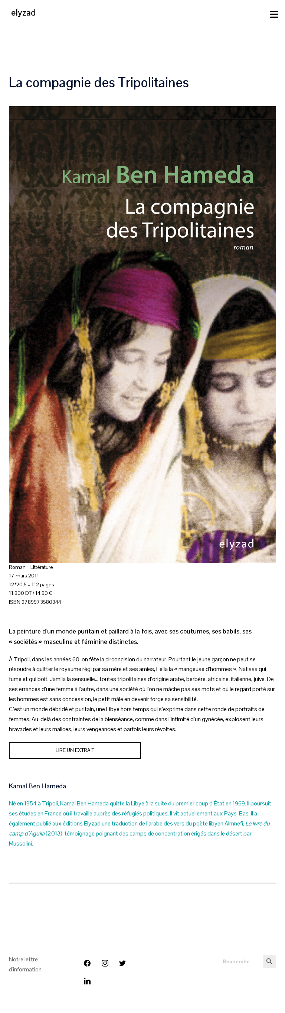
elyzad (23, 12)
